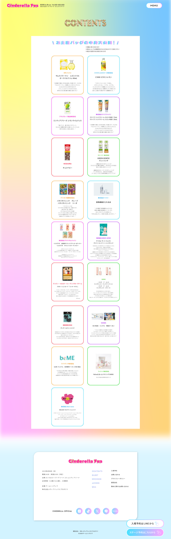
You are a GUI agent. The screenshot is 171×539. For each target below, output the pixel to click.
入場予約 (114, 471)
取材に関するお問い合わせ (120, 486)
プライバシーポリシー (118, 478)
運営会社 (114, 482)
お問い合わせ (115, 474)
